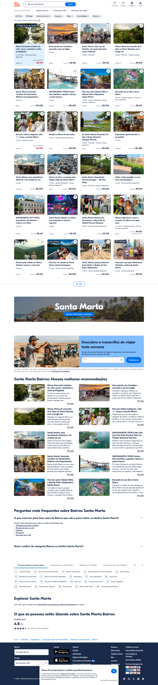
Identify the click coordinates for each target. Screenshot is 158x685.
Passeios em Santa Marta (80, 640)
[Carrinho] (123, 3)
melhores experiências (67, 605)
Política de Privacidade (80, 657)
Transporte (20, 533)
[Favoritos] (114, 3)
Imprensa (114, 661)
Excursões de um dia (23, 535)
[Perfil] (140, 3)
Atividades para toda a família (27, 526)
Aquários (19, 530)
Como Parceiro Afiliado (133, 660)
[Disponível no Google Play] (62, 652)
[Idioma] (132, 3)
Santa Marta (42, 605)
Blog (112, 657)
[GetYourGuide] (17, 4)
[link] (29, 44)
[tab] (31, 565)
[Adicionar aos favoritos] (42, 26)
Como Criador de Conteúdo (131, 655)
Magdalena (35, 640)
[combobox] (44, 4)
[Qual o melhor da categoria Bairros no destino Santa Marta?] (141, 546)
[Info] (39, 20)
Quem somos (115, 650)
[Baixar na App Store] (62, 660)
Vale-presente (115, 664)
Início (16, 640)
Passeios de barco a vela (25, 528)
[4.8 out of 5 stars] (20, 628)
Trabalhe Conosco (117, 654)
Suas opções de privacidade (82, 661)
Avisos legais (77, 654)
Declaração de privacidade (60, 371)
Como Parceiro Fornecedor (134, 650)
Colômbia (24, 640)
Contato (75, 650)
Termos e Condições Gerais (82, 664)
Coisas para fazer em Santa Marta (55, 640)
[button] (29, 44)
